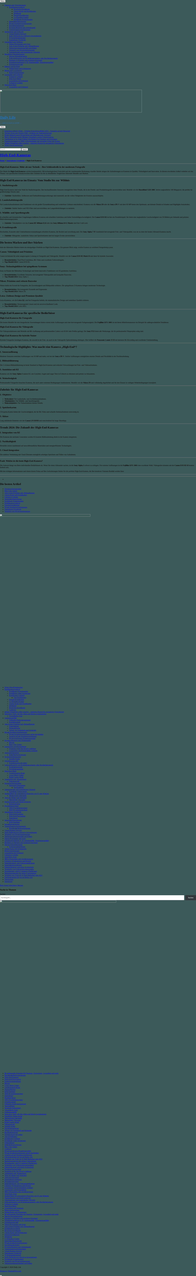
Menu (3, 1)
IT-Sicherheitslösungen (17, 38)
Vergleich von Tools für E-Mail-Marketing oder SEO (23, 875)
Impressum (8, 881)
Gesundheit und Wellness (14, 42)
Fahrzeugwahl (14, 781)
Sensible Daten (14, 759)
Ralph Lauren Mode (16, 777)
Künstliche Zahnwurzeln (18, 792)
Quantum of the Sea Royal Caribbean (22, 749)
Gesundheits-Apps (15, 716)
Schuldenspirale (14, 722)
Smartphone (13, 818)
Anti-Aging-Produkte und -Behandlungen (24, 46)
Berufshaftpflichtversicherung (19, 828)
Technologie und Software (14, 32)
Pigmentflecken (14, 728)
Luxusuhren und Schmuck (18, 81)
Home (2, 161)
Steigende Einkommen (17, 785)
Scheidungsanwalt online (18, 763)
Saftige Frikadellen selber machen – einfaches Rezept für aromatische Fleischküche (34, 143)
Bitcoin (11, 742)
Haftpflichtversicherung (17, 755)
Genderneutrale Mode (17, 773)
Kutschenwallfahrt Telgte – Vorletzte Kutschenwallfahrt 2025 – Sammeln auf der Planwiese (37, 131)
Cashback (12, 710)
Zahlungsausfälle (11, 718)
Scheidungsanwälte (16, 64)
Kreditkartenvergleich (17, 7)
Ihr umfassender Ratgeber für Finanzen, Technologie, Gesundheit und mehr (32, 1073)
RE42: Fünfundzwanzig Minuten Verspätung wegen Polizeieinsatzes (29, 137)
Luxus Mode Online (16, 775)
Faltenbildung (14, 726)
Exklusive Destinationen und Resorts (18, 861)
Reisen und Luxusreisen (13, 71)
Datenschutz (9, 879)
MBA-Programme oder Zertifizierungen (19, 859)
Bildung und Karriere (12, 66)
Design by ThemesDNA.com (10, 1271)
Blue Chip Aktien (11, 491)
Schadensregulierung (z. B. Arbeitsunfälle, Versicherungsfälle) (31, 62)
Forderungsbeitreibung (17, 847)
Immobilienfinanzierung (17, 21)
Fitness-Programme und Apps (19, 44)
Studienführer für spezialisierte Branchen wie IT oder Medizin (27, 794)
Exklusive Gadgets (16, 77)
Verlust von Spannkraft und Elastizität (22, 730)
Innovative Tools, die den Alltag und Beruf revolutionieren (25, 714)
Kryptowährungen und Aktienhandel (22, 28)
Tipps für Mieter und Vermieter (16, 798)
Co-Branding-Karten (21, 17)
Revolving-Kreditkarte (22, 9)
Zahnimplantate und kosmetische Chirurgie (24, 52)
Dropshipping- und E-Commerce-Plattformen (21, 871)
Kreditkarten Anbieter (17, 695)
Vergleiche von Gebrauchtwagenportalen (19, 869)
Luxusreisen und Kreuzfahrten (15, 747)
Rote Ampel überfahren (8, 885)
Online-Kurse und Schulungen (20, 68)
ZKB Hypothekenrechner (18, 810)
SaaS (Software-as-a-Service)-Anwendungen (25, 36)
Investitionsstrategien (16, 26)
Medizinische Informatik (18, 796)
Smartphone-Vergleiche (17, 40)
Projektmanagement (16, 769)
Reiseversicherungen (16, 73)
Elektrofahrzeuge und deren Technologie (19, 867)
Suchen (2, 894)
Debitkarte (17, 13)
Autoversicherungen (12, 753)
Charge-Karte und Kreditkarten (25, 11)
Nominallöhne (19, 787)
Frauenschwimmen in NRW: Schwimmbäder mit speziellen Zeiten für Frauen (32, 141)
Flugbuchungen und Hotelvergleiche (18, 802)
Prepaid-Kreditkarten (21, 15)
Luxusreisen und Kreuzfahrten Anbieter (23, 751)
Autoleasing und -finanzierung (15, 779)
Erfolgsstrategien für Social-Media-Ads (19, 877)
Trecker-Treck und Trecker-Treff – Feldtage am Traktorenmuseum (28, 133)
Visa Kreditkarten (20, 698)
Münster (20, 885)
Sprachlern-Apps (11, 857)
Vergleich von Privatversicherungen (22, 50)
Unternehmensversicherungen (19, 30)
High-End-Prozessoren (17, 816)
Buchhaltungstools (15, 767)
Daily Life (7, 117)
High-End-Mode (15, 79)
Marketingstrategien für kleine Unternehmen (20, 873)
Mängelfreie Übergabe (17, 800)
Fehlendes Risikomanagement (20, 720)
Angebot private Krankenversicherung (23, 736)
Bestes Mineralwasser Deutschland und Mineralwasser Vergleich (28, 135)
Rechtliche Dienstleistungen (14, 54)
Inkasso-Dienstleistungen (18, 56)
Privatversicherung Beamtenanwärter (22, 738)
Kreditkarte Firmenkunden (23, 19)
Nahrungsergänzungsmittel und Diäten (23, 48)
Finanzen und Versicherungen (15, 5)
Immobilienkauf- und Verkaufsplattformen (20, 863)
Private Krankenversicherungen (20, 24)
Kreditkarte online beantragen (19, 693)
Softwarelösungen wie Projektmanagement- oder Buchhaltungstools (33, 58)
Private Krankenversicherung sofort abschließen (26, 734)
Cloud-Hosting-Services (17, 34)
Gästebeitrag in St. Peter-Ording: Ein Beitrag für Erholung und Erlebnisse (31, 139)
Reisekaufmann (14, 804)
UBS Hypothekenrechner (18, 808)
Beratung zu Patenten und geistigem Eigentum (25, 60)
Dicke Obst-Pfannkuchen (14, 145)
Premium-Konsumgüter (13, 489)
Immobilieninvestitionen (13, 865)
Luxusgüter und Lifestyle (14, 75)
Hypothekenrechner (12, 806)
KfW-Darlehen (14, 822)
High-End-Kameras (15, 155)
